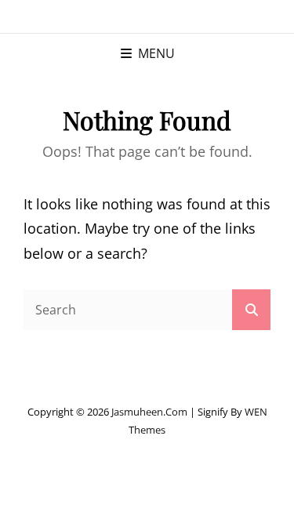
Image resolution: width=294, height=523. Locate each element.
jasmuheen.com (149, 412)
